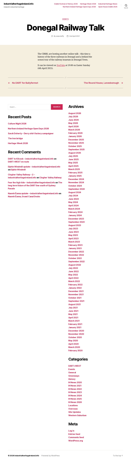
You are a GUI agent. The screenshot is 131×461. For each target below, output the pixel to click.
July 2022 (73, 268)
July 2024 (73, 195)
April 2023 (73, 238)
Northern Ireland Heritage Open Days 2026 (79, 7)
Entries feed (74, 434)
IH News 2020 (75, 382)
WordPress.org (75, 441)
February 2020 (75, 350)
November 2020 (76, 334)
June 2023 (73, 232)
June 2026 (73, 120)
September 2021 (76, 301)
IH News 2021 (75, 386)
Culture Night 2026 (17, 123)
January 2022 (75, 288)
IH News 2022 (75, 389)
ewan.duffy (60, 36)
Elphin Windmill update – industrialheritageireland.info (34, 167)
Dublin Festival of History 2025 (66, 4)
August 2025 (74, 153)
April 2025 (73, 166)
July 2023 (73, 228)
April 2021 (73, 317)
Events (65, 19)
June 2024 (73, 199)
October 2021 (75, 298)
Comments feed (76, 437)
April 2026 (73, 126)
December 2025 (76, 139)
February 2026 (75, 133)
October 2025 (75, 146)
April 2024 (73, 205)
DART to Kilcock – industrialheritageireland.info (31, 159)
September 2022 (76, 261)
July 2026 (73, 116)
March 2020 (74, 347)
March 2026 (74, 130)
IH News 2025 (75, 399)
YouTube (61, 65)
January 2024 (75, 215)
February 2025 (75, 172)
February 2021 (75, 324)
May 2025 (73, 162)
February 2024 (75, 212)
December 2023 (76, 219)
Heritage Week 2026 (88, 4)
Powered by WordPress (50, 456)
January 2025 (75, 176)
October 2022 (75, 258)
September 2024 (76, 189)
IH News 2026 (75, 402)
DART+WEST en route (18, 162)
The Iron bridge (15, 138)
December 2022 (76, 252)
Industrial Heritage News (107, 4)
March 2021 (74, 321)
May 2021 (73, 314)
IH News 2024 (75, 395)
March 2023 (74, 242)
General (72, 372)
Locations (73, 405)
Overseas (73, 409)
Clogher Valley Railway (50, 177)
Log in (71, 431)
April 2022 (73, 278)
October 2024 (75, 186)
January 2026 (75, 136)
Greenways (73, 376)
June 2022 (73, 271)
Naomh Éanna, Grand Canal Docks (24, 196)
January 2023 (75, 248)
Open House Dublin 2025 (107, 7)
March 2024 (74, 209)
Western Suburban (77, 415)
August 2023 (74, 225)
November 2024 (76, 182)
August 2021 (74, 304)
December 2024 (76, 179)
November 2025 (76, 143)
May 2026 (73, 123)
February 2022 (75, 284)
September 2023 (76, 222)
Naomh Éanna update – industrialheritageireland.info (33, 193)
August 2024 (74, 192)
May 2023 (73, 235)
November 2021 (76, 294)
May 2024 (73, 202)
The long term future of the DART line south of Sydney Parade (35, 185)
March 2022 (74, 281)
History (71, 379)
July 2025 (73, 156)
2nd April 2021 (74, 36)
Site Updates (74, 412)
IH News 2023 (75, 392)
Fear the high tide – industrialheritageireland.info (31, 182)
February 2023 (75, 245)
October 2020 (75, 337)
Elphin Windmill (18, 169)
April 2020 (73, 344)
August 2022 (74, 265)
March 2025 (74, 169)
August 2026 (74, 113)
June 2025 (73, 159)
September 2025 (76, 149)
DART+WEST (74, 366)
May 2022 (73, 275)
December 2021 (76, 291)
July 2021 (73, 307)
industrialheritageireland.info (18, 4)
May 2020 (73, 340)
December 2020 (76, 331)
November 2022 (76, 255)
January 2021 (74, 327)
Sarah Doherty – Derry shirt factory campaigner (31, 133)
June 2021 (73, 311)
